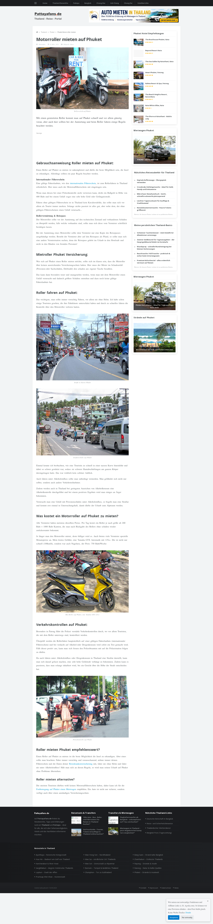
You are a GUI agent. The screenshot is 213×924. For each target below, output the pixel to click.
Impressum (154, 888)
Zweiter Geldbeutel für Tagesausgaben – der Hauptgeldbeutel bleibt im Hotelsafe (155, 241)
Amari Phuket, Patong (154, 72)
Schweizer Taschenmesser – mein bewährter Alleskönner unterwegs (155, 234)
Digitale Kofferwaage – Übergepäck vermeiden (151, 181)
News (176, 888)
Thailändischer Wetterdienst (159, 828)
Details (188, 912)
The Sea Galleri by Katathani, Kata (159, 61)
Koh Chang (114, 3)
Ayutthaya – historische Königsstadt (51, 855)
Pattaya (76, 3)
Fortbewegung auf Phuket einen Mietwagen (56, 789)
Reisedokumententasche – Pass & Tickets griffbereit (154, 209)
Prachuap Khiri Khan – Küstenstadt (50, 876)
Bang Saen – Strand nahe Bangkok (148, 855)
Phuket (52, 32)
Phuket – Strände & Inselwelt (146, 872)
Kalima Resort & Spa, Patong (157, 83)
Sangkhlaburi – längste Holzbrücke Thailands (54, 868)
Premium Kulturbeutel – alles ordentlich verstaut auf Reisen (153, 261)
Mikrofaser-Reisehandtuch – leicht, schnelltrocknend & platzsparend (151, 195)
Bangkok (87, 3)
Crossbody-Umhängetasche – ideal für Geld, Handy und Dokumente (155, 188)
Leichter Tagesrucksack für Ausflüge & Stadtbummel (153, 202)
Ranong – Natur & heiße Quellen (147, 868)
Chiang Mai (100, 3)
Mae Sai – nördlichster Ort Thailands (100, 859)
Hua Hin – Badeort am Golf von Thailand (53, 859)
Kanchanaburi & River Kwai (47, 863)
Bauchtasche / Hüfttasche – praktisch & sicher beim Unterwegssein (153, 254)
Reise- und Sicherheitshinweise (160, 823)
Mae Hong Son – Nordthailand (97, 855)
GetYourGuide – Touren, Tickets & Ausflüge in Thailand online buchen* (93, 831)
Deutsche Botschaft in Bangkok (160, 818)
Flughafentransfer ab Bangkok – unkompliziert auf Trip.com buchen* (130, 819)
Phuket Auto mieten (147, 159)
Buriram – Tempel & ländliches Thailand (101, 868)
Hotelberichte (143, 3)
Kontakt (143, 888)
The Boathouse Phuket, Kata (157, 39)
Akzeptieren (173, 917)
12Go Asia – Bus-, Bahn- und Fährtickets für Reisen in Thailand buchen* (92, 820)
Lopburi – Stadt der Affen (46, 872)
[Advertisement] (82, 144)
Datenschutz (166, 888)
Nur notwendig (187, 917)
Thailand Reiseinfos (60, 3)
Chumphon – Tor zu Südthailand (98, 872)
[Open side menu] (35, 3)
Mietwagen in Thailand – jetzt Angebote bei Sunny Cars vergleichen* (131, 830)
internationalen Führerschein (83, 183)
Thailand (44, 32)
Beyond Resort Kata (153, 50)
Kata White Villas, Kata (154, 105)
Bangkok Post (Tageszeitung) (159, 832)
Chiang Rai (128, 3)
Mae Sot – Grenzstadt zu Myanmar (100, 863)
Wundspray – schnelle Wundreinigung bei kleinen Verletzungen (154, 247)
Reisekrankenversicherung (80, 763)
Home (45, 3)
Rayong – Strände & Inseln (145, 863)
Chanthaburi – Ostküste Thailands (148, 859)
